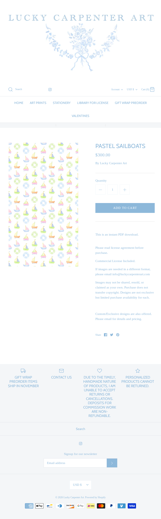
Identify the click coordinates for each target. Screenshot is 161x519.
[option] (43, 204)
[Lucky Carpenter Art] (80, 41)
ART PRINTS (38, 103)
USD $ (130, 89)
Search (80, 429)
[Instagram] (50, 89)
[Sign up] (112, 463)
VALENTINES (80, 116)
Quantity (101, 180)
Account (115, 89)
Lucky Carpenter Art (113, 163)
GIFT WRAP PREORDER (131, 103)
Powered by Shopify (95, 497)
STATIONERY (62, 103)
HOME (18, 103)
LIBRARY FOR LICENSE (92, 103)
